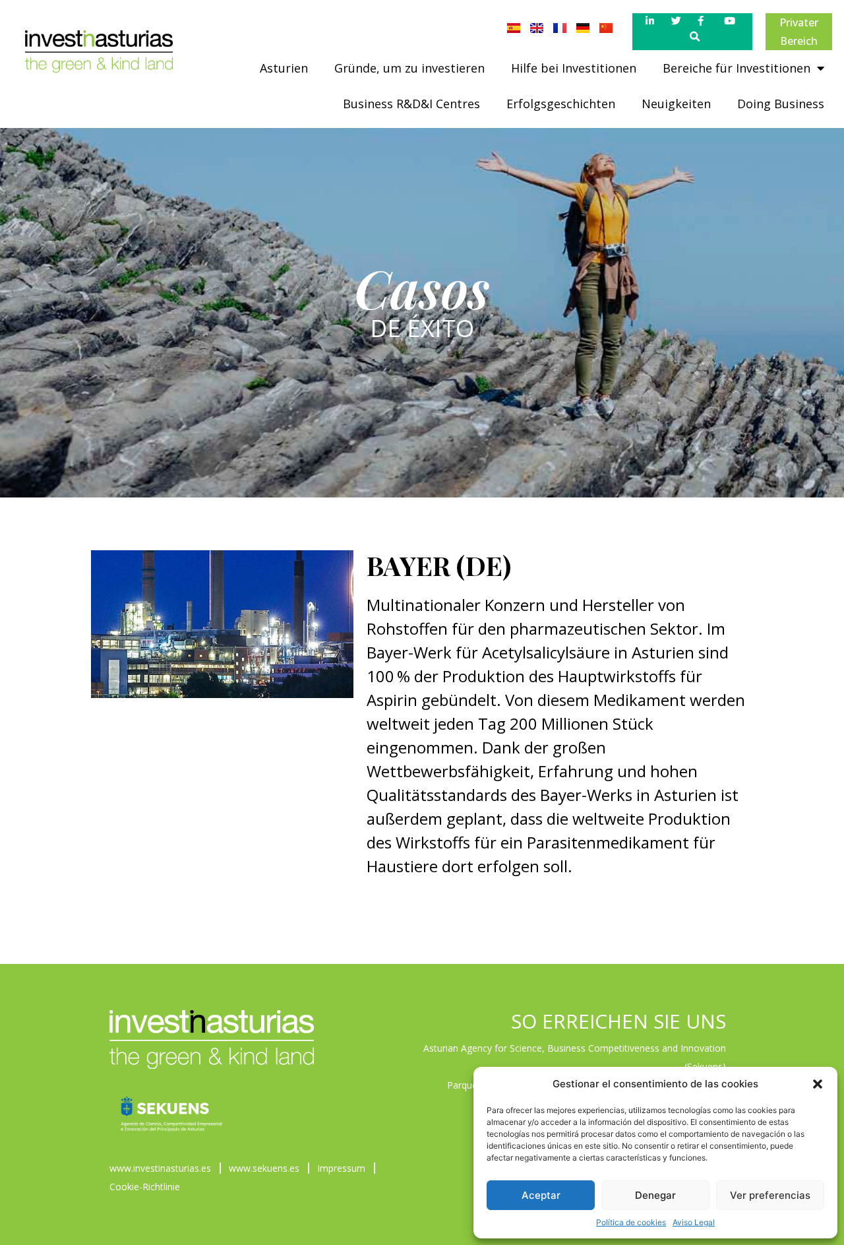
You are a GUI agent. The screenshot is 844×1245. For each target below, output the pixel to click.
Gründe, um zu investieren (409, 68)
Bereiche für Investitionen (736, 68)
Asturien (284, 68)
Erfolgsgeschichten (560, 104)
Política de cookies (631, 1222)
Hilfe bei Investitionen (573, 68)
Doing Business (780, 104)
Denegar (655, 1195)
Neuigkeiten (676, 104)
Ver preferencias (770, 1195)
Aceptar (541, 1195)
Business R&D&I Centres (411, 104)
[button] (817, 1084)
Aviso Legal (694, 1222)
